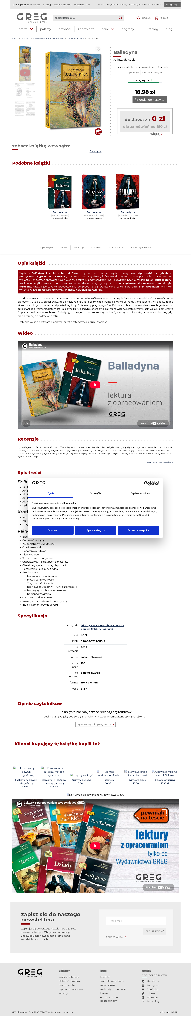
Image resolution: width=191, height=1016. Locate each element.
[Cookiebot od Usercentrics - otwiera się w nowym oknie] (146, 483)
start (15, 38)
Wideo (63, 247)
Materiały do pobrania (139, 4)
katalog (152, 29)
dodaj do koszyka (151, 99)
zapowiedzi (86, 29)
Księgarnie (79, 5)
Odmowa (52, 530)
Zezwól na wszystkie (138, 530)
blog (168, 29)
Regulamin (112, 4)
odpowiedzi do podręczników (109, 999)
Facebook (153, 981)
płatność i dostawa (70, 981)
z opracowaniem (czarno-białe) (48, 38)
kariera (104, 993)
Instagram (153, 985)
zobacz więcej (115, 936)
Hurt (88, 5)
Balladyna (95, 151)
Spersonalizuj (94, 530)
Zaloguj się (171, 4)
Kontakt (101, 4)
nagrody (127, 29)
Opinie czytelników (140, 247)
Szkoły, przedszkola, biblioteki (57, 5)
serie (105, 29)
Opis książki (46, 247)
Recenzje (79, 247)
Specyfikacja (116, 247)
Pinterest (152, 997)
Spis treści (96, 247)
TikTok (151, 993)
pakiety (45, 29)
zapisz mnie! (154, 931)
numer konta (67, 985)
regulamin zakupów (71, 989)
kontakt (105, 977)
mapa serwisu (108, 985)
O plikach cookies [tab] (140, 493)
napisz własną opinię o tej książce (94, 724)
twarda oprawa (76, 38)
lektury (25, 38)
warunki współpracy (112, 981)
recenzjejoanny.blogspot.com (160, 462)
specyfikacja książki (152, 72)
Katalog (123, 4)
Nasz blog (153, 1001)
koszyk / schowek (69, 977)
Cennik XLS (157, 4)
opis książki (133, 72)
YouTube (152, 989)
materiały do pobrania (113, 989)
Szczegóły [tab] (95, 493)
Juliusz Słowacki (124, 59)
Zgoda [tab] (50, 493)
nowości (64, 29)
